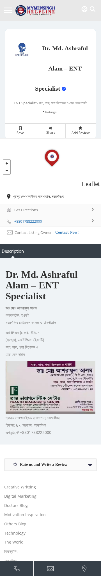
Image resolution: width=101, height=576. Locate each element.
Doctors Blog (16, 505)
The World (14, 542)
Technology (15, 533)
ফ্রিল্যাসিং (10, 551)
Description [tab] (13, 251)
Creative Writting (20, 487)
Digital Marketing (20, 496)
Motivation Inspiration (25, 514)
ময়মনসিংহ (10, 560)
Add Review (80, 132)
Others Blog (15, 523)
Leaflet (91, 183)
